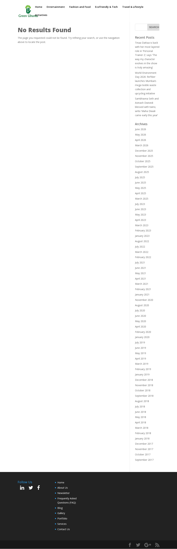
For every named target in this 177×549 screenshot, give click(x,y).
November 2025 (144, 156)
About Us (62, 487)
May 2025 (140, 188)
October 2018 (142, 390)
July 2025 (140, 177)
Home (38, 7)
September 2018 (144, 395)
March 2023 (141, 225)
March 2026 (141, 145)
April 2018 (140, 422)
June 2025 (140, 182)
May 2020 (140, 321)
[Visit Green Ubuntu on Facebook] (38, 488)
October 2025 (142, 161)
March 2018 (141, 427)
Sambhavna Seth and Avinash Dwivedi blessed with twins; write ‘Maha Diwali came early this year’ (147, 107)
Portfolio (62, 518)
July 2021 (140, 262)
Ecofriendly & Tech (106, 7)
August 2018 (142, 401)
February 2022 (143, 257)
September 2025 (144, 166)
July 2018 (140, 406)
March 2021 (141, 283)
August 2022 (142, 241)
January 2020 (142, 337)
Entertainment (56, 7)
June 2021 (140, 267)
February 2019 (143, 369)
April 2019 (140, 358)
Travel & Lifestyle (132, 7)
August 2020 (142, 305)
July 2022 (140, 246)
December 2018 (144, 379)
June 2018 (140, 411)
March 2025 (141, 198)
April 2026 (140, 140)
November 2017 (144, 449)
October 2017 (142, 454)
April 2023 (140, 220)
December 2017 (144, 443)
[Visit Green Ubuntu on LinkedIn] (22, 488)
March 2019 (141, 363)
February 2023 (143, 230)
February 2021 (143, 289)
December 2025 (144, 150)
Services (62, 523)
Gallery (61, 513)
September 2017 (144, 459)
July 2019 (140, 342)
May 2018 (140, 417)
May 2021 (140, 273)
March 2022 (141, 252)
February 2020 (143, 332)
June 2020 (140, 315)
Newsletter (63, 493)
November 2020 (144, 300)
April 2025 (140, 193)
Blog (60, 508)
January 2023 (142, 235)
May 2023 (140, 214)
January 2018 (142, 438)
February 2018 (143, 433)
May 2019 (140, 353)
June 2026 (140, 129)
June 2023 (140, 209)
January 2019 (142, 374)
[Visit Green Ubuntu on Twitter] (31, 488)
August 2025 (142, 172)
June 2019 (140, 347)
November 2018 (144, 385)
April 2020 (140, 326)
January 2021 (142, 294)
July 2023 (140, 204)
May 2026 (140, 134)
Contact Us (63, 529)
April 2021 (140, 278)
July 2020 (140, 310)
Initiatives (41, 15)
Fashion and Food (80, 7)
